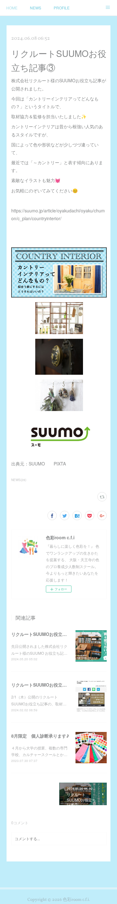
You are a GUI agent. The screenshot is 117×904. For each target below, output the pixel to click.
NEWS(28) (18, 480)
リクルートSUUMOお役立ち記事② (45, 634)
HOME (11, 7)
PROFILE (62, 7)
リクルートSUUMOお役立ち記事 (43, 685)
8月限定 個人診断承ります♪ (40, 736)
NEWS (35, 7)
